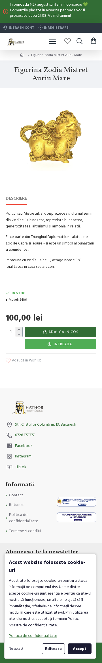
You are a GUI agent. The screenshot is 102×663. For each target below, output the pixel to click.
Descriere (16, 198)
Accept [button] (79, 649)
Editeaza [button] (53, 649)
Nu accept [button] (16, 648)
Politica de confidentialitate (33, 636)
